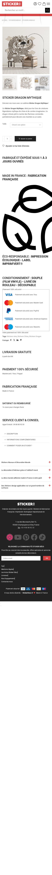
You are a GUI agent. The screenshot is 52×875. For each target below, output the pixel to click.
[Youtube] (18, 537)
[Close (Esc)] (0, 603)
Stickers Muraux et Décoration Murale (15, 462)
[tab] (25, 434)
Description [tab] (12, 434)
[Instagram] (9, 537)
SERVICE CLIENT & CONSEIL (20, 420)
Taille (4, 124)
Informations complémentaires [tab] (21, 440)
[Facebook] (34, 537)
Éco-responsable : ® (25, 260)
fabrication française (19, 386)
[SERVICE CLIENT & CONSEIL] (5, 414)
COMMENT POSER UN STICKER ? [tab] (19, 446)
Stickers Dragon (35, 336)
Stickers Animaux (28, 20)
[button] (35, 3)
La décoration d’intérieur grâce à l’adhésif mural (19, 470)
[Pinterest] (26, 537)
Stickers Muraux (15, 20)
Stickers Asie (12, 336)
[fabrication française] (5, 380)
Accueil (4, 20)
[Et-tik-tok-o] (42, 537)
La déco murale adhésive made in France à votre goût (21, 478)
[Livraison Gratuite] (5, 346)
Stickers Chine (22, 336)
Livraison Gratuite (16, 352)
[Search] (47, 10)
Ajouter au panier (26, 139)
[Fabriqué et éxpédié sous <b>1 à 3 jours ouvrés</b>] (5, 152)
